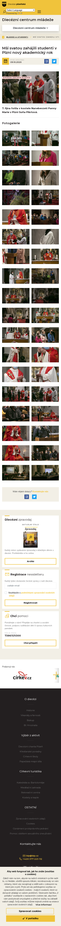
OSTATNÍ (30, 807)
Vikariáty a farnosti (30, 715)
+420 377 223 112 (32, 859)
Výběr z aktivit (30, 735)
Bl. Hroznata (30, 725)
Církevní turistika (31, 771)
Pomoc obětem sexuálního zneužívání (30, 833)
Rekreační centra (30, 792)
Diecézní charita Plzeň (30, 746)
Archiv (30, 561)
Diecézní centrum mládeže (29, 28)
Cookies (30, 823)
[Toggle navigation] (39, 12)
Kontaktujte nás (40, 491)
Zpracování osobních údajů (30, 818)
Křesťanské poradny (30, 751)
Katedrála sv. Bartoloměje (30, 782)
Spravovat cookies (30, 911)
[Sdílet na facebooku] (46, 61)
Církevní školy (30, 756)
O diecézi (30, 699)
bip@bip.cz (32, 855)
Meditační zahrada (31, 787)
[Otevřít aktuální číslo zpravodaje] (30, 537)
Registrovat (30, 602)
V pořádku (31, 918)
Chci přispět (30, 643)
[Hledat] (4, 12)
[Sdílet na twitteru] (54, 61)
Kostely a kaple (30, 797)
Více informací (43, 904)
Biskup (30, 720)
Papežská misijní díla (31, 761)
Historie (30, 710)
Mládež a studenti (17, 37)
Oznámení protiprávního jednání (30, 828)
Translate (27, 13)
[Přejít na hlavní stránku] (13, 4)
